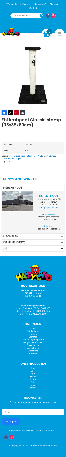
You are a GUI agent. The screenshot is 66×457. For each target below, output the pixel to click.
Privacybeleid (33, 345)
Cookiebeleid (33, 348)
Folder (29, 156)
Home (33, 376)
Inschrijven (11, 421)
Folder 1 (9, 161)
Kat (46, 156)
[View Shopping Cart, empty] (46, 34)
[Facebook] (4, 112)
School (33, 379)
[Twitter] (10, 112)
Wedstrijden (12, 4)
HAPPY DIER (38, 156)
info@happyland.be (48, 207)
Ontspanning (19, 156)
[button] (33, 188)
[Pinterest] (16, 112)
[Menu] (59, 34)
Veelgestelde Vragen (33, 342)
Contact (33, 8)
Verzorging (16, 158)
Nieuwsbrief (40, 4)
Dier (33, 384)
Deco (33, 370)
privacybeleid (51, 430)
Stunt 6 (52, 156)
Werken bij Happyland (33, 339)
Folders (26, 4)
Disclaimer (33, 350)
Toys (33, 368)
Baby (33, 382)
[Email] (22, 112)
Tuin (33, 373)
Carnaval (33, 387)
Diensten (54, 4)
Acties (33, 328)
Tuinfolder (6, 158)
